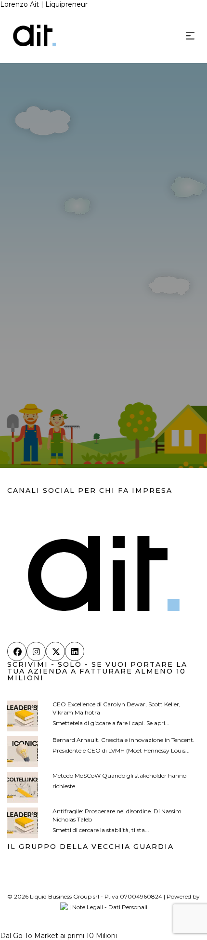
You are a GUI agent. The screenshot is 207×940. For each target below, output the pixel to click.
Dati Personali (127, 907)
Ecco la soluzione (96, 416)
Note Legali (87, 907)
